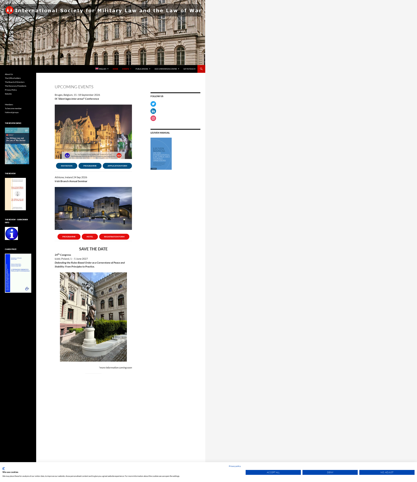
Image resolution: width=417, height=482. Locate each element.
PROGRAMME (90, 166)
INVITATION (66, 166)
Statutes (8, 94)
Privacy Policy (11, 90)
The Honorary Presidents (15, 86)
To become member (13, 108)
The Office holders (13, 78)
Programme (69, 236)
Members (9, 104)
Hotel (90, 236)
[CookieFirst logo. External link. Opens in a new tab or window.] (3, 468)
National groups (12, 112)
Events (125, 69)
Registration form (114, 236)
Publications (142, 69)
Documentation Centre (166, 69)
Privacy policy (235, 466)
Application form (117, 166)
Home (115, 69)
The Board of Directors (14, 82)
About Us (9, 74)
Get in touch (189, 69)
